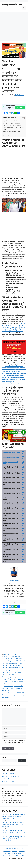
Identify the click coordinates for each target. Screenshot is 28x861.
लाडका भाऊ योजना (6, 778)
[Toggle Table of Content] (22, 118)
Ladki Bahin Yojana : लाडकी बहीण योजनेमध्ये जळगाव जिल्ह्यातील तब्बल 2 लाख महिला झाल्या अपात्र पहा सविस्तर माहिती (13, 838)
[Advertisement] (14, 27)
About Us (14, 851)
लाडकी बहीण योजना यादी (8, 781)
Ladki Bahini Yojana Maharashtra (14, 848)
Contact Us (22, 851)
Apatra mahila (8, 656)
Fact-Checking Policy (17, 853)
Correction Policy (7, 856)
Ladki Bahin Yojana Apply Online (12, 776)
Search (4, 757)
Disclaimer (7, 853)
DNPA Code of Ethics (19, 856)
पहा (22, 515)
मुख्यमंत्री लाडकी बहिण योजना (12, 4)
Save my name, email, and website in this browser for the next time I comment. (14, 742)
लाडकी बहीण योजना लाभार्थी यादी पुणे (11, 457)
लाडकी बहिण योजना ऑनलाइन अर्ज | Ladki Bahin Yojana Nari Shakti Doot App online (13, 679)
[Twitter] (14, 602)
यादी (23, 513)
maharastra (16, 667)
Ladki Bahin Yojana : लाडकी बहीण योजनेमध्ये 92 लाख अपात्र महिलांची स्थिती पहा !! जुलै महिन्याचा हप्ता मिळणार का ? (13, 816)
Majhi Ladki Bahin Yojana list (12, 135)
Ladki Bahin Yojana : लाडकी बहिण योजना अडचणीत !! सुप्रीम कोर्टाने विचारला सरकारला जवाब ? (12, 688)
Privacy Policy (7, 851)
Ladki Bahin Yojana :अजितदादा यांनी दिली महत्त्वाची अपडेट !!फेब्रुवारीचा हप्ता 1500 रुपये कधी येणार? (13, 695)
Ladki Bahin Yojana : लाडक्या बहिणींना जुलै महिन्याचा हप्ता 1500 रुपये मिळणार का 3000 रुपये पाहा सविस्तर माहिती (13, 824)
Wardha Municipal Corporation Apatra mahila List (12, 121)
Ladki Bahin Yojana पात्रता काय (12, 123)
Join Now (21, 107)
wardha (15, 674)
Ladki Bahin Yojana (10, 654)
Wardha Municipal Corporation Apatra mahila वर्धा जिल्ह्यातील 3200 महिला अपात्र (14, 127)
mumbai (10, 674)
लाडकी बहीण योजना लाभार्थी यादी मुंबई (11, 452)
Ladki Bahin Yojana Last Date (11, 665)
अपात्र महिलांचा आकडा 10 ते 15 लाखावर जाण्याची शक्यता (12, 132)
